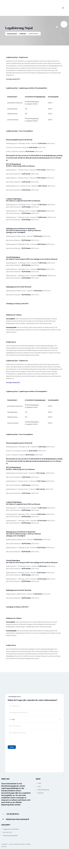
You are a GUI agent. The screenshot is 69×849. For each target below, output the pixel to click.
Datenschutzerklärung (43, 789)
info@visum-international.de (10, 835)
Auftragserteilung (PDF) (13, 79)
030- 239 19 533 (7, 832)
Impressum (40, 793)
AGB (39, 786)
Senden (12, 747)
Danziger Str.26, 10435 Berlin (11, 829)
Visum (39, 783)
